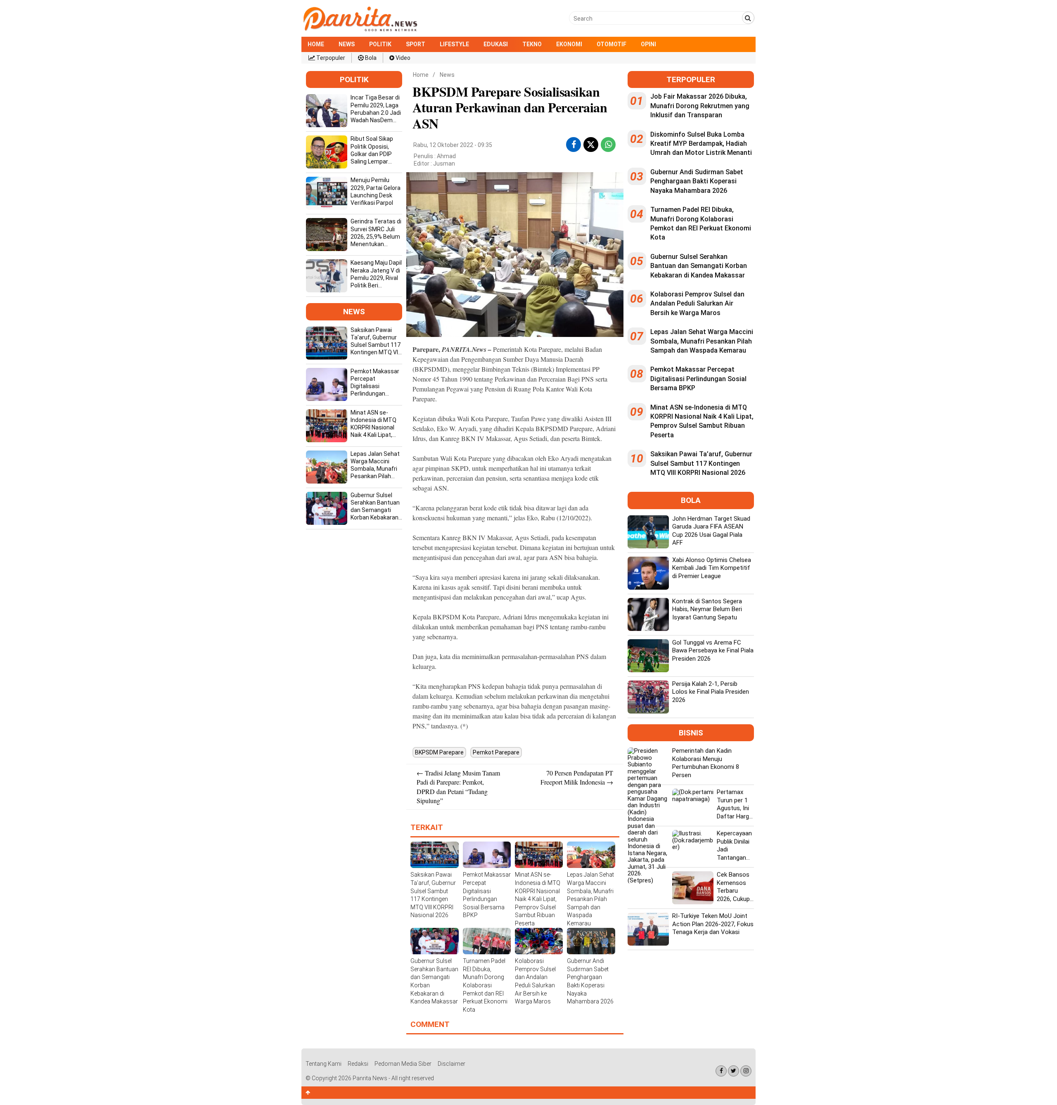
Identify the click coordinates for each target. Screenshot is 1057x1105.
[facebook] (573, 144)
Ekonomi (569, 44)
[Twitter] (733, 1071)
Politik (380, 44)
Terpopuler (330, 58)
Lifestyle (454, 44)
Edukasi (495, 44)
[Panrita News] (360, 30)
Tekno (532, 44)
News (347, 44)
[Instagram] (745, 1071)
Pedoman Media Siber (402, 1063)
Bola (370, 58)
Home (316, 44)
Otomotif (611, 44)
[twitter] (591, 146)
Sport (415, 44)
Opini (648, 44)
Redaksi (358, 1063)
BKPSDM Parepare (439, 752)
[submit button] (748, 18)
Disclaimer (451, 1063)
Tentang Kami (323, 1063)
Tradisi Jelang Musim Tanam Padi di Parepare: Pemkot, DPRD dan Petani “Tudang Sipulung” (458, 786)
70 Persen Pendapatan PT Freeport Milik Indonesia (576, 777)
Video (402, 58)
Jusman (444, 163)
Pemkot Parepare (496, 752)
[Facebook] (721, 1071)
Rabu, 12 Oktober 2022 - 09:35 (452, 145)
